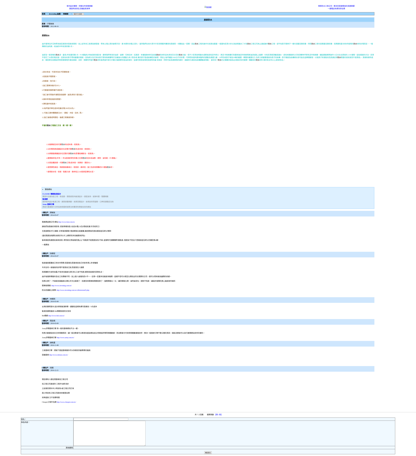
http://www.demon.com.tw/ (58, 355)
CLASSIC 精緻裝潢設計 (51, 194)
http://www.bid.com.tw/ (56, 316)
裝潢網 (45, 199)
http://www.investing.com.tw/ (61, 286)
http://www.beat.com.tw (66, 222)
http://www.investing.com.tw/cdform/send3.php (73, 290)
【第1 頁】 (218, 415)
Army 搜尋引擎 (48, 204)
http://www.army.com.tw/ (65, 337)
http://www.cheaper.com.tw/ (66, 402)
